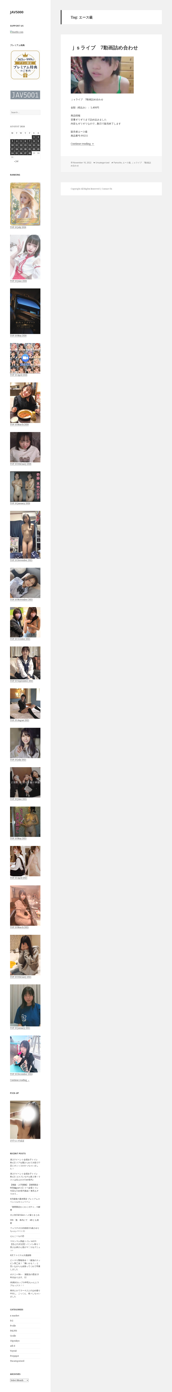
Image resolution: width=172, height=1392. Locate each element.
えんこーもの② (17, 1236)
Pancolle (118, 162)
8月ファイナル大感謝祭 (20, 1255)
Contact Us (107, 188)
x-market (14, 1315)
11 (16, 145)
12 (21, 145)
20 (25, 149)
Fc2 (11, 1320)
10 (12, 145)
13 (25, 145)
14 (29, 145)
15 (34, 145)
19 (21, 149)
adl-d (12, 1345)
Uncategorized (17, 1361)
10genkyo (15, 1340)
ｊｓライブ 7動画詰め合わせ (104, 47)
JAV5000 (16, 12)
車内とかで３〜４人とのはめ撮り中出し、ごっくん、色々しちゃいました (25, 1293)
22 (34, 149)
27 (25, 153)
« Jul (16, 161)
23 (38, 149)
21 (29, 149)
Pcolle (13, 1325)
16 (38, 145)
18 (16, 149)
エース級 (127, 162)
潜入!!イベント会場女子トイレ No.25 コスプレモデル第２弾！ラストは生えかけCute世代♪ (25, 1176)
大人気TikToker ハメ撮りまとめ (25, 1215)
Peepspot (14, 1355)
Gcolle (13, 1335)
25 (16, 153)
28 (29, 153)
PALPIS (13, 1330)
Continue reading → (19, 1080)
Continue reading (82, 143)
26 (21, 153)
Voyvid (13, 1350)
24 (12, 153)
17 (12, 149)
